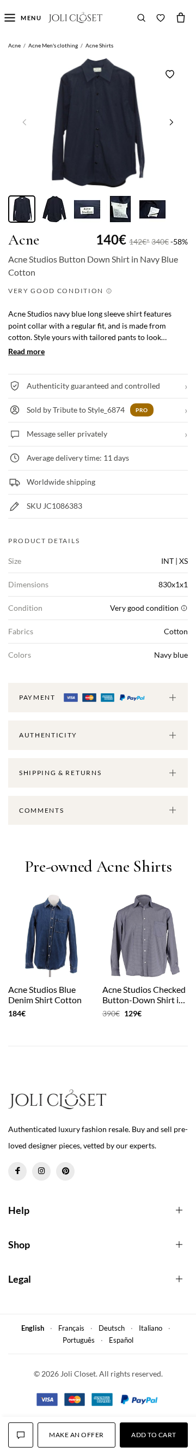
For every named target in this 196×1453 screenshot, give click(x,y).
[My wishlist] (161, 17)
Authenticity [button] (48, 735)
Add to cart (153, 1435)
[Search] (142, 17)
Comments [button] (41, 810)
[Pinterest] (65, 1171)
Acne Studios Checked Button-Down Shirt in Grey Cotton (144, 994)
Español (121, 1340)
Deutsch (112, 1328)
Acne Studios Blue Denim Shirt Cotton (45, 994)
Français (71, 1328)
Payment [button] (38, 697)
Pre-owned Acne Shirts (98, 867)
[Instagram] (41, 1171)
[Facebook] (17, 1171)
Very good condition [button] (57, 291)
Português (79, 1340)
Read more (26, 351)
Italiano (150, 1328)
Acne (23, 240)
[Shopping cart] (180, 17)
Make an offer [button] (76, 1435)
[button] (171, 122)
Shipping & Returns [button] (60, 773)
